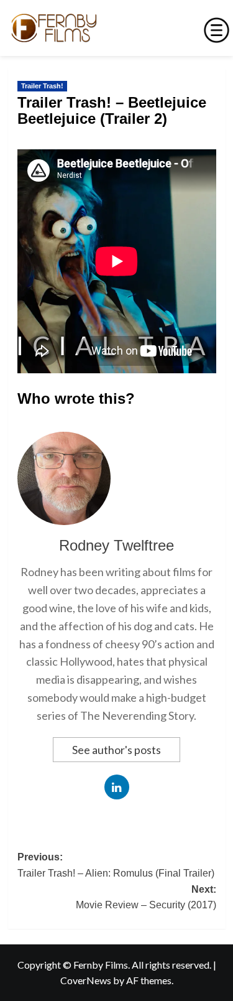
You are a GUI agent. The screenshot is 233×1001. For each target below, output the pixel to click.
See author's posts (116, 750)
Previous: (115, 865)
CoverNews (85, 980)
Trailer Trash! (42, 86)
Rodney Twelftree (116, 545)
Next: (146, 897)
